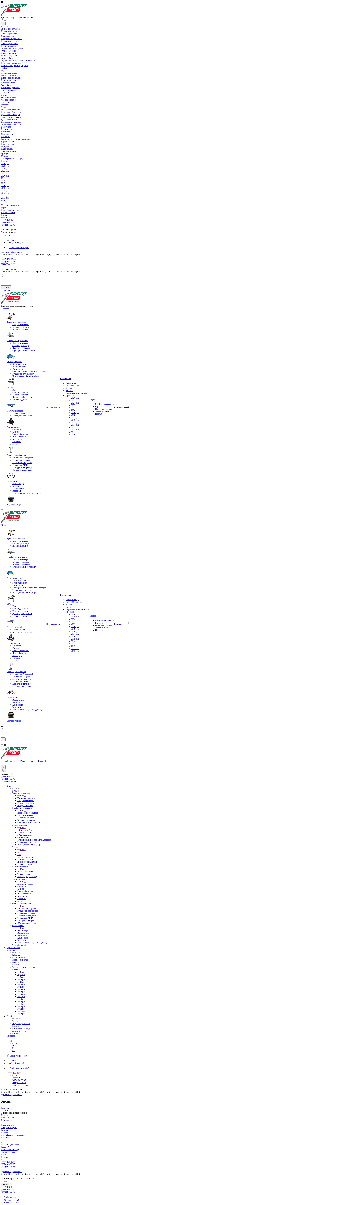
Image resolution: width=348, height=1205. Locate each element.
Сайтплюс (29, 1179)
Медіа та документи (10, 1144)
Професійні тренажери (27, 813)
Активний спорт (25, 884)
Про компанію (7, 1118)
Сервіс (15, 1021)
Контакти (5, 1157)
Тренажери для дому (26, 798)
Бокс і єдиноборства (26, 908)
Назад (17, 788)
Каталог (15, 791)
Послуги (5, 1154)
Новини (5, 1132)
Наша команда (7, 1125)
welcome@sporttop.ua (12, 252)
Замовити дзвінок (20, 1085)
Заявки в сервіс (8, 1152)
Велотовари (22, 930)
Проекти (21, 974)
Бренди (4, 1130)
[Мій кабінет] (2, 742)
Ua (13, 1048)
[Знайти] (3, 23)
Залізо (20, 852)
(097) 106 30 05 (9, 220)
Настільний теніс (25, 871)
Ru (13, 1050)
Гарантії (5, 1147)
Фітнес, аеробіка (25, 830)
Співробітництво (9, 1127)
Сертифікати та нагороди (13, 1135)
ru (2, 276)
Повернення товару (10, 1149)
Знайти (5, 1184)
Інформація (17, 955)
